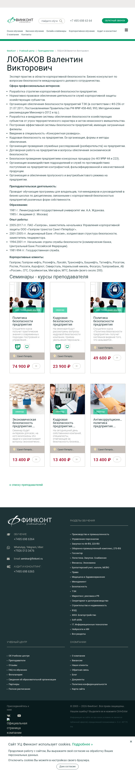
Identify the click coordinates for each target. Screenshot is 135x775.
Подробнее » (82, 744)
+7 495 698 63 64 (81, 20)
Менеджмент (79, 581)
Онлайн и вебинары (56, 31)
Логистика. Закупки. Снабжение (89, 558)
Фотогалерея (15, 674)
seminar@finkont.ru (32, 558)
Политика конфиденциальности (89, 684)
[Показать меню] (126, 30)
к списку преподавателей (26, 484)
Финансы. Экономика (83, 562)
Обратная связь (80, 670)
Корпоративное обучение (82, 31)
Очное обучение (15, 31)
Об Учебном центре (19, 655)
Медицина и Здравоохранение (88, 577)
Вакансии (77, 660)
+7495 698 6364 (24, 539)
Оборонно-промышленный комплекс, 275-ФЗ (96, 548)
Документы (78, 679)
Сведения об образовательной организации (32, 679)
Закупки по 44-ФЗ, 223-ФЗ (85, 543)
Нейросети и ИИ (80, 629)
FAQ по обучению (18, 670)
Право (75, 572)
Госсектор (77, 553)
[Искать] (61, 21)
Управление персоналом (85, 539)
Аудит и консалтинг (107, 31)
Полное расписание (19, 689)
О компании (13, 34)
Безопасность (79, 586)
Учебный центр (26, 51)
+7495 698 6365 (24, 571)
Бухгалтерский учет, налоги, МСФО (90, 567)
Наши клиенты (80, 665)
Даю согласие (67, 766)
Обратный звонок (115, 20)
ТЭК (74, 591)
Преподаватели (46, 51)
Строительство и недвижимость (89, 605)
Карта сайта (78, 689)
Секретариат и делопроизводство (90, 600)
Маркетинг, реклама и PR (85, 596)
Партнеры (14, 684)
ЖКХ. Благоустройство (84, 615)
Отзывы (13, 665)
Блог (74, 674)
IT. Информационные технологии (90, 624)
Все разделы (79, 634)
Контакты (26, 34)
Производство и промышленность (90, 534)
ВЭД (74, 610)
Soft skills (77, 619)
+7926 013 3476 (24, 550)
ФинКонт (11, 51)
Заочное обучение (34, 31)
